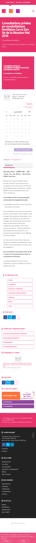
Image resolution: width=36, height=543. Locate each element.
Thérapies (5, 486)
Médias (4, 472)
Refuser (23, 541)
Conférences (6, 491)
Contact (4, 451)
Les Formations (7, 402)
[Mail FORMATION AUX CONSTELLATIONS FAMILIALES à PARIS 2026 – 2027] (16, 383)
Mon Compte (6, 512)
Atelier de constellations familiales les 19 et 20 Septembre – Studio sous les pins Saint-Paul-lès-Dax (17, 364)
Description (8, 165)
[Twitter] (8, 445)
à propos (5, 448)
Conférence (11, 284)
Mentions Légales (20, 523)
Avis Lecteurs (6, 474)
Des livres (18, 2)
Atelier (10, 280)
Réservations (6, 510)
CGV (12, 523)
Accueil (4, 44)
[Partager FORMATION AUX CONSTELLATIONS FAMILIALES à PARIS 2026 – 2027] (4, 383)
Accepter (6, 541)
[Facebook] (4, 445)
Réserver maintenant (23, 150)
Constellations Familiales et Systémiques (15, 333)
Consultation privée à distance (17, 44)
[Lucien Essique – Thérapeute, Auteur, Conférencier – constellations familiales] (11, 11)
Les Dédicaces (6, 467)
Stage (10, 306)
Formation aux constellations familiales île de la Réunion (18, 422)
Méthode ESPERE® (8, 342)
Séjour (10, 301)
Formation (11, 297)
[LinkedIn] (12, 445)
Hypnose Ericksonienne (10, 346)
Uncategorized (16, 160)
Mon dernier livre (10, 396)
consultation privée (9, 80)
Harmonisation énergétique (11, 338)
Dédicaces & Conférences (15, 289)
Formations (5, 489)
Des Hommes (26, 2)
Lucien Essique (10, 2)
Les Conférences (8, 406)
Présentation (6, 462)
